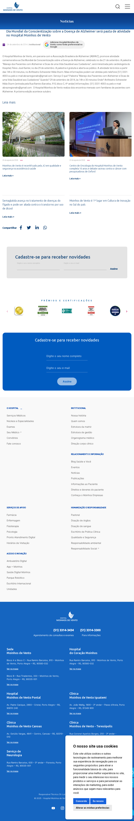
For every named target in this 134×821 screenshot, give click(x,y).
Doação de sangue (81, 526)
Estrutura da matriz (81, 426)
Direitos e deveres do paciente (87, 489)
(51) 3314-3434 (63, 630)
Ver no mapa (12, 669)
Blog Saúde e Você (81, 461)
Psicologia (12, 531)
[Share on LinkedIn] (37, 228)
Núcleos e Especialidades (20, 421)
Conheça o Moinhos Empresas (87, 495)
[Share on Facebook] (21, 228)
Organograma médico (82, 437)
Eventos (75, 467)
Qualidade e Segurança (83, 537)
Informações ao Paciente (84, 484)
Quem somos (78, 421)
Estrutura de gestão (81, 432)
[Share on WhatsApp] (45, 228)
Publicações (77, 478)
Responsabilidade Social (84, 548)
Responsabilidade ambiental (86, 543)
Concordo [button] (81, 801)
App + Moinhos (14, 566)
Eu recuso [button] (98, 801)
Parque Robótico (15, 577)
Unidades (12, 589)
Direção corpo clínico (82, 443)
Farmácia (12, 514)
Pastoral (75, 514)
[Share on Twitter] (29, 228)
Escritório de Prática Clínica (85, 531)
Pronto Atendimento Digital (21, 537)
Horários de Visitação (18, 543)
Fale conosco (14, 443)
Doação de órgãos (81, 520)
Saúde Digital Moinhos (18, 572)
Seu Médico (13, 432)
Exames (11, 426)
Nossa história (78, 415)
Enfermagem (13, 520)
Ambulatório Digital (17, 561)
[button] (7, 310)
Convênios (12, 437)
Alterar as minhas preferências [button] (92, 807)
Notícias (75, 472)
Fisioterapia (13, 526)
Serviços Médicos (16, 415)
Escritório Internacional (19, 583)
